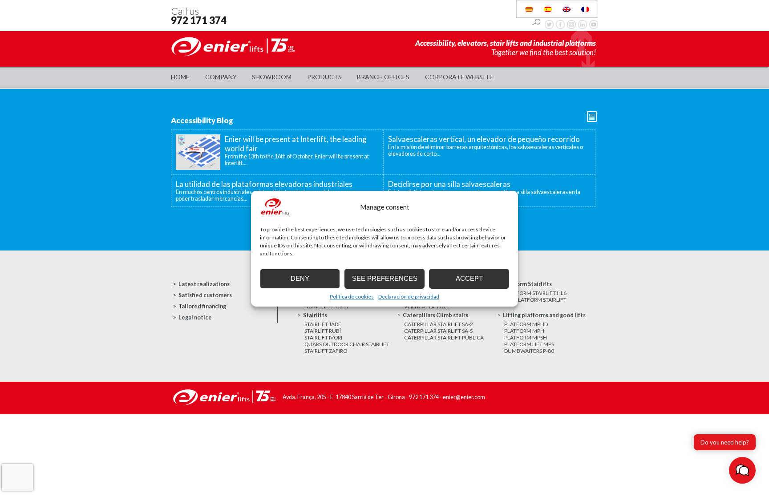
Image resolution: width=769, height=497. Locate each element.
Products (324, 77)
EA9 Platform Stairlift (535, 299)
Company (221, 77)
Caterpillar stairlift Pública (444, 337)
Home (180, 77)
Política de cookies (352, 296)
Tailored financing (202, 306)
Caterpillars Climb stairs (435, 315)
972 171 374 (199, 20)
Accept (469, 278)
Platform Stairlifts (527, 284)
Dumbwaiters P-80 (529, 350)
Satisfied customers (205, 295)
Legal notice (195, 317)
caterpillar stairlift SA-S (438, 330)
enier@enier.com (464, 397)
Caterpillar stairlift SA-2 (438, 324)
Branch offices (383, 77)
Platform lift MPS (529, 344)
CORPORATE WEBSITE (459, 77)
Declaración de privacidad (408, 296)
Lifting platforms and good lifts (544, 315)
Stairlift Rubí (322, 330)
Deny (300, 278)
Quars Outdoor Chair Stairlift (346, 344)
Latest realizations (204, 284)
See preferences (384, 278)
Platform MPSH (525, 337)
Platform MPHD (526, 324)
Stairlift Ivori (323, 337)
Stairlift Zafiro (325, 350)
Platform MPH (524, 330)
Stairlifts (315, 315)
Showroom (271, 77)
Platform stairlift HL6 (535, 293)
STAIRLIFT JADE (322, 324)
